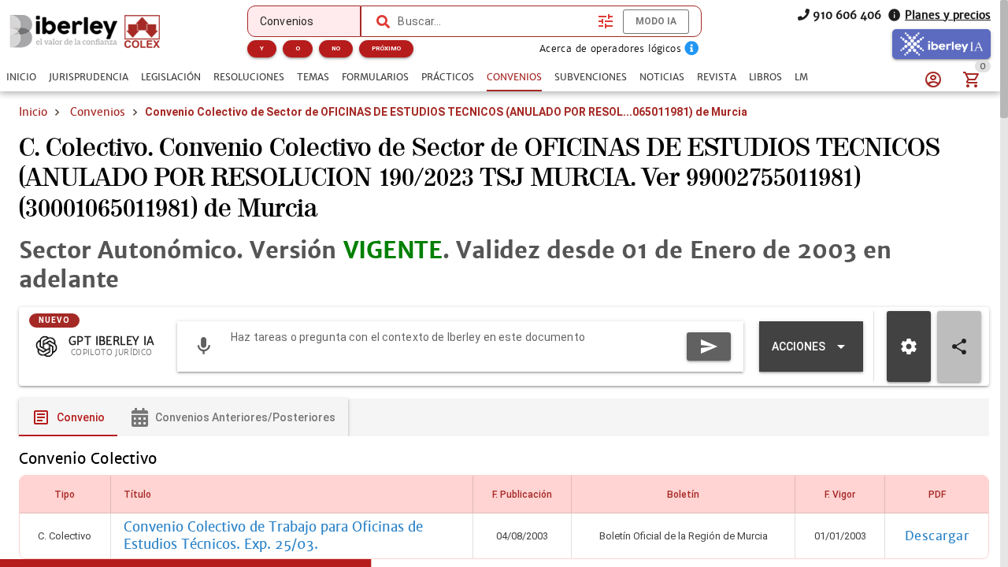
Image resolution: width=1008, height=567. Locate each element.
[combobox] (494, 21)
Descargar (937, 536)
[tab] (21, 77)
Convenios (97, 112)
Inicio (33, 112)
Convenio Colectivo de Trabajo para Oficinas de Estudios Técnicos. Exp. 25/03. (273, 535)
